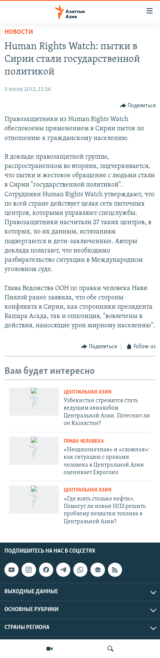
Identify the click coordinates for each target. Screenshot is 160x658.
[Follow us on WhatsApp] (80, 570)
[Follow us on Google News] (97, 570)
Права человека (84, 441)
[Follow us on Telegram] (63, 570)
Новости (18, 32)
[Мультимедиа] (49, 648)
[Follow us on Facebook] (46, 570)
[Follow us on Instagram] (29, 570)
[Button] (138, 106)
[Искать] (110, 648)
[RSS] (115, 570)
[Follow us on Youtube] (11, 570)
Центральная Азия (88, 392)
